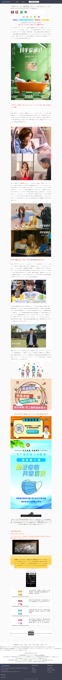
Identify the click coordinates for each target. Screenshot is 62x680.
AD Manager (50, 668)
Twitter (21, 644)
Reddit (25, 644)
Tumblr (29, 644)
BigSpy (23, 1)
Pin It (46, 644)
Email (34, 644)
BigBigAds (34, 669)
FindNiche (34, 671)
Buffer (37, 644)
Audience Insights (51, 669)
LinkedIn (42, 644)
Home (17, 1)
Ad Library (49, 671)
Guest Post (3, 677)
